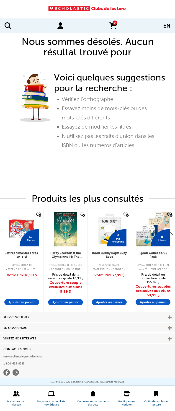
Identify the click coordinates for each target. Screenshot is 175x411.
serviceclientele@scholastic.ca (22, 356)
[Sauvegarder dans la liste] (38, 214)
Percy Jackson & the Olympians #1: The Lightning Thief (65, 255)
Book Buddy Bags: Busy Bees (109, 254)
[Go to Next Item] (171, 234)
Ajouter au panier (22, 302)
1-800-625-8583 (14, 363)
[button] (16, 398)
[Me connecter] (60, 26)
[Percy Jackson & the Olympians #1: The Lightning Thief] (65, 229)
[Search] (8, 25)
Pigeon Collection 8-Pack (153, 254)
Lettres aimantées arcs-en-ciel (22, 254)
